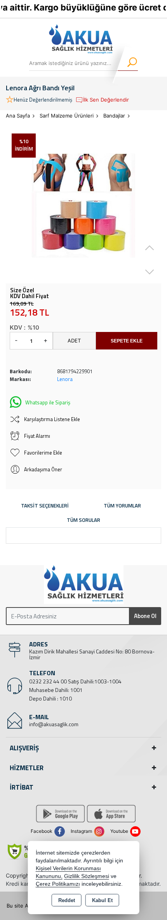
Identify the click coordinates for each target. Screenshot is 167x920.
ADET (74, 340)
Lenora (65, 379)
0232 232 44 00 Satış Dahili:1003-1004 (75, 681)
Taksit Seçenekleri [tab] (45, 505)
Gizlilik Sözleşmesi (86, 876)
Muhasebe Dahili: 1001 (56, 690)
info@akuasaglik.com (53, 724)
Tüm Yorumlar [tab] (122, 505)
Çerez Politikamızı (58, 884)
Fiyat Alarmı (37, 436)
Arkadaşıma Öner (43, 469)
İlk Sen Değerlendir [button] (106, 100)
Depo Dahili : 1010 (50, 698)
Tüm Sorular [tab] (83, 520)
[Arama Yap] (127, 63)
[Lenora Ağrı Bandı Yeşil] (83, 205)
